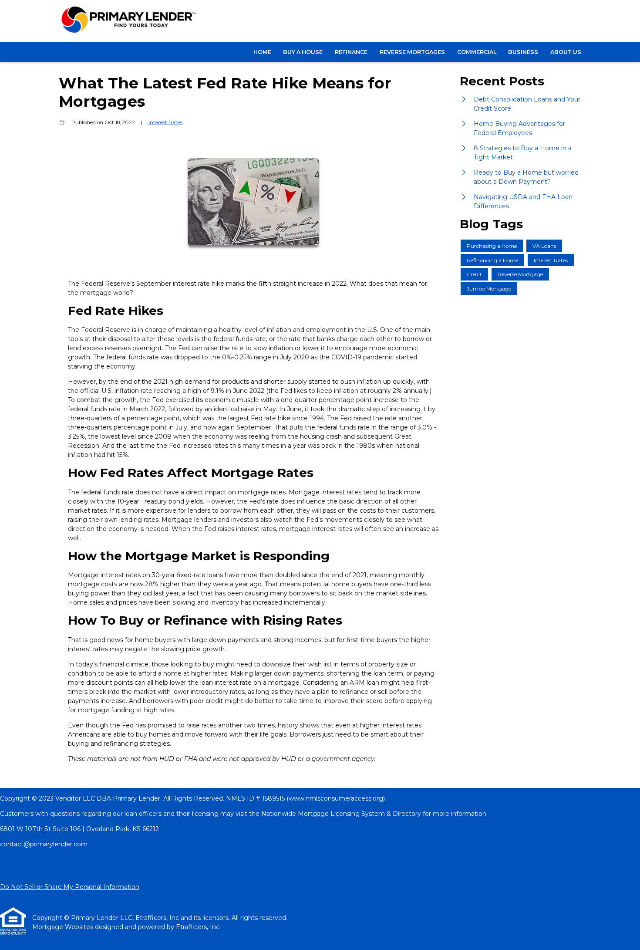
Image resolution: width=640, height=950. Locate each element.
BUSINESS (523, 52)
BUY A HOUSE (303, 52)
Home (262, 52)
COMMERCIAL (476, 52)
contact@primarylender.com (44, 844)
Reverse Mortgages (412, 52)
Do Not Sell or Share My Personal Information (69, 887)
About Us (565, 52)
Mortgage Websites (63, 927)
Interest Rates (165, 122)
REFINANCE (351, 52)
